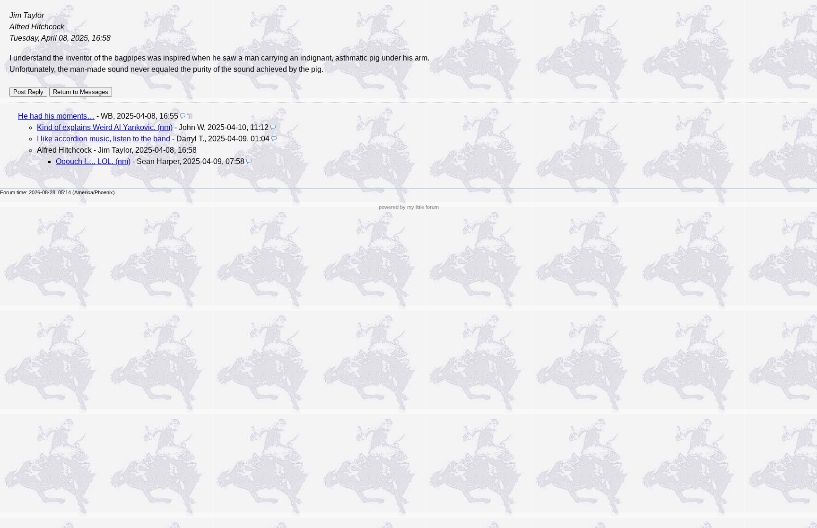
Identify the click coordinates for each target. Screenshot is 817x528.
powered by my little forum (409, 207)
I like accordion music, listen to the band (103, 139)
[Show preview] (182, 116)
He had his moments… (56, 116)
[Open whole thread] (189, 116)
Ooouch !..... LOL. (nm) (93, 161)
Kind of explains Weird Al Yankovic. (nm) (105, 127)
